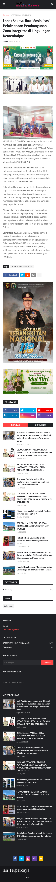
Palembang (28, 589)
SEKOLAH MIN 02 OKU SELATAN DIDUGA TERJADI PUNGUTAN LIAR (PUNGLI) (33, 526)
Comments (40, 425)
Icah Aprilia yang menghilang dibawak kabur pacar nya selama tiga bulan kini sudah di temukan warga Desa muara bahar (34, 436)
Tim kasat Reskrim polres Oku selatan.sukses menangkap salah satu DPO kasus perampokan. (33, 482)
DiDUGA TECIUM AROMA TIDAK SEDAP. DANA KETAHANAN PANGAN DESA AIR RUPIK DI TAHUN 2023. (34, 452)
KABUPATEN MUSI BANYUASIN (28, 643)
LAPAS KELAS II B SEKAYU (21, 15)
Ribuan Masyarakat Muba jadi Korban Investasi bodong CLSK (34, 512)
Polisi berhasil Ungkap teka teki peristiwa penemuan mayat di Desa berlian (32, 541)
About (28, 877)
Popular (15, 425)
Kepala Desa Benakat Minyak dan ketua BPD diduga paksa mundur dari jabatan (34, 568)
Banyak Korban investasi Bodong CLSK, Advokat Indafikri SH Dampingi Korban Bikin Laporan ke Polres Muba (34, 555)
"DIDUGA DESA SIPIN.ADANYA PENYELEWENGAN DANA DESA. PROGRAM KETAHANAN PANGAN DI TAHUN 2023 (34, 497)
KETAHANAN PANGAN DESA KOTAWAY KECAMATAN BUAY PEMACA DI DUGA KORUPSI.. (31, 467)
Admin (6, 626)
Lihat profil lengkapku (11, 630)
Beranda (6, 15)
